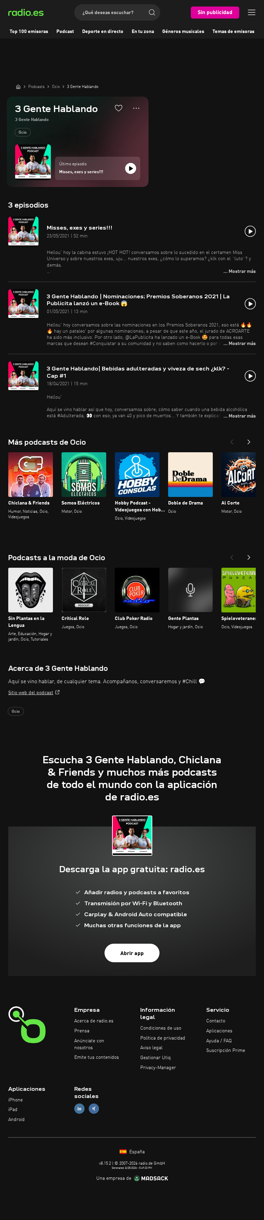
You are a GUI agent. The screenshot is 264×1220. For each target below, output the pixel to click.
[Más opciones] (136, 108)
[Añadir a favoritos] (118, 107)
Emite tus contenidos (96, 1057)
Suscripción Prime (225, 1050)
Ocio (23, 133)
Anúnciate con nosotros (89, 1044)
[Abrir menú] (252, 12)
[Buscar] (152, 12)
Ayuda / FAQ (219, 1041)
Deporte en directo (102, 31)
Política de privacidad (162, 1038)
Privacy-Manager (158, 1067)
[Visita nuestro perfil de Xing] (94, 1108)
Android (16, 1119)
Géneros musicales (183, 31)
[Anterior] (232, 440)
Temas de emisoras (233, 31)
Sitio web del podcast (30, 692)
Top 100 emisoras (29, 31)
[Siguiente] (249, 440)
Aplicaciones (219, 1031)
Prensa (81, 1031)
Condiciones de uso (160, 1028)
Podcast (65, 31)
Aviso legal (151, 1047)
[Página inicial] (18, 86)
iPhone (15, 1100)
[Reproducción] (130, 168)
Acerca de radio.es (93, 1021)
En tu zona (143, 31)
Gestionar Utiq (155, 1057)
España (136, 1152)
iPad (13, 1109)
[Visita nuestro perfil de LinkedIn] (79, 1108)
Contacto (215, 1021)
